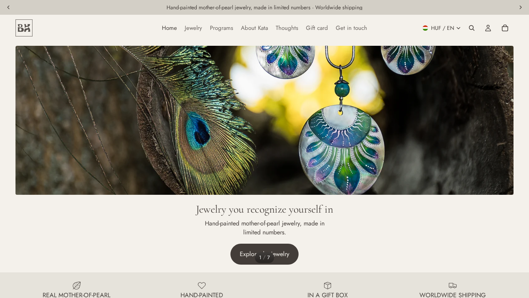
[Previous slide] (27, 156)
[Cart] (505, 27)
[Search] (471, 27)
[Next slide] (501, 156)
